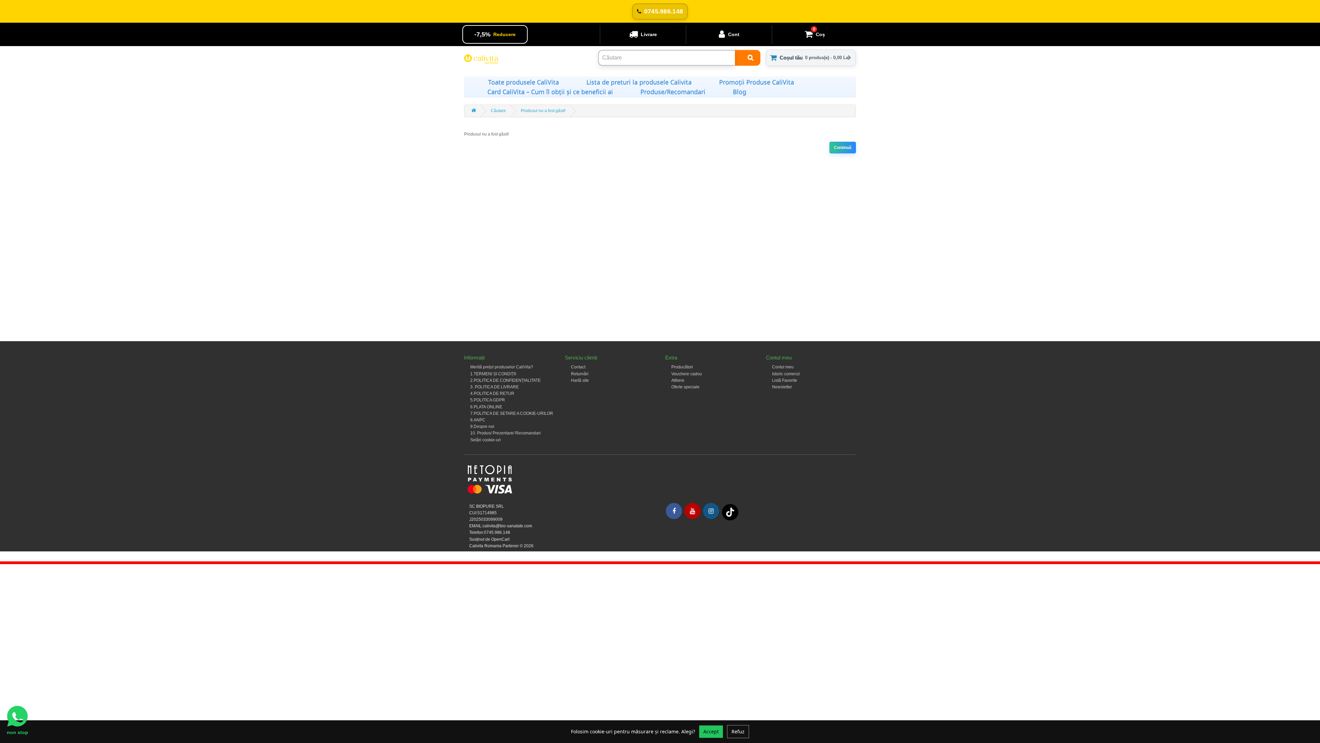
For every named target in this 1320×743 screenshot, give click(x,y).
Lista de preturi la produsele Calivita (639, 82)
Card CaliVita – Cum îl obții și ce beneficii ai (550, 92)
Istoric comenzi (786, 374)
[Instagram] (711, 511)
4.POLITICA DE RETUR (492, 393)
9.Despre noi (482, 426)
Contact (578, 367)
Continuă (842, 147)
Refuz (738, 731)
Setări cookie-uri (485, 440)
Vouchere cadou (686, 374)
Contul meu (783, 367)
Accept (711, 731)
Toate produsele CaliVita (523, 82)
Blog (739, 92)
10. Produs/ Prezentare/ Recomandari (505, 433)
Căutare (498, 110)
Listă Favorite (784, 380)
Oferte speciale (685, 387)
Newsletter (782, 387)
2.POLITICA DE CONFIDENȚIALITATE (505, 380)
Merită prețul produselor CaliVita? (501, 367)
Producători (682, 367)
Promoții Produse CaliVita (756, 82)
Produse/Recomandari (672, 92)
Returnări (579, 374)
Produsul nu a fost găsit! (543, 110)
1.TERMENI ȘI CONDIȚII (493, 374)
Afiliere (677, 380)
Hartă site (580, 380)
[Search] (747, 58)
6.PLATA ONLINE (486, 407)
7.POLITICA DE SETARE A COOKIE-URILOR (511, 413)
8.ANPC (477, 420)
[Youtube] (692, 511)
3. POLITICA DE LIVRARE (494, 387)
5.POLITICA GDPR (487, 400)
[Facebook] (674, 511)
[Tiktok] (730, 511)
